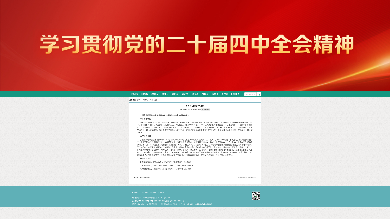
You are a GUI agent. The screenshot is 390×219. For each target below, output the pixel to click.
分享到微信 (206, 109)
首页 (138, 100)
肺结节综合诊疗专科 (249, 178)
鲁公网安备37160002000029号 (173, 201)
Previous (3, 44)
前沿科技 (153, 192)
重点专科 (155, 100)
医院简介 (135, 192)
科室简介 (146, 100)
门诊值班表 (144, 192)
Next (387, 44)
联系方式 (161, 192)
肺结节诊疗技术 (145, 178)
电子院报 (225, 94)
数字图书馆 (235, 94)
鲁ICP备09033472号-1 (155, 201)
